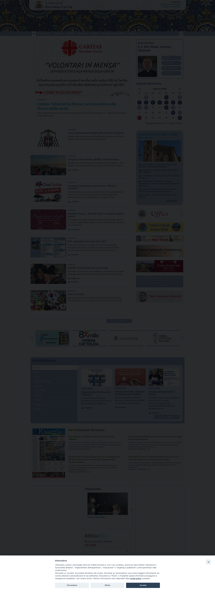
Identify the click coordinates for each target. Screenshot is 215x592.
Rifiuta (107, 585)
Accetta (143, 585)
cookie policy (135, 578)
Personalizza (72, 585)
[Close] (208, 561)
